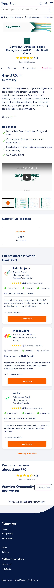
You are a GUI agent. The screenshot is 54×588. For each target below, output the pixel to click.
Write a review (43, 487)
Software (5, 552)
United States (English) (24, 580)
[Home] (2, 17)
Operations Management (15, 17)
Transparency (7, 533)
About (4, 547)
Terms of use (7, 538)
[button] (27, 177)
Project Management (35, 17)
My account (6, 564)
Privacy (5, 529)
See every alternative (27, 453)
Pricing (13, 68)
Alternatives (30, 68)
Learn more (27, 318)
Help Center (6, 569)
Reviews (48, 68)
